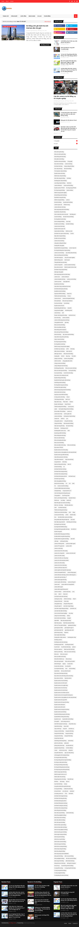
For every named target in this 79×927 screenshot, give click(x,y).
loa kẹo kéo (70, 663)
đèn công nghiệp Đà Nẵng (60, 481)
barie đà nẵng (57, 317)
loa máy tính (68, 666)
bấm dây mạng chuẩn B (59, 522)
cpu (67, 418)
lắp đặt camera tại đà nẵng (60, 711)
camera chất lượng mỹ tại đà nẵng (61, 320)
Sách (55, 507)
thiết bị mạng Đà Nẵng (59, 200)
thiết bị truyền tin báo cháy (70, 267)
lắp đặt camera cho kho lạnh (60, 683)
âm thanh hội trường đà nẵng (60, 471)
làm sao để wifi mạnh (65, 671)
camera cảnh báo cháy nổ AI (60, 567)
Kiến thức (69, 183)
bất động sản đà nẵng (71, 522)
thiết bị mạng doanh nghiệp (60, 192)
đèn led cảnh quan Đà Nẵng (60, 832)
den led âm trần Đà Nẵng (59, 618)
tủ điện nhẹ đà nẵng (68, 788)
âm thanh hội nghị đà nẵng (60, 387)
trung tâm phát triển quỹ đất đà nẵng (62, 786)
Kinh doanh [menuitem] (32, 16)
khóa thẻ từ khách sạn (59, 659)
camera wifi (56, 584)
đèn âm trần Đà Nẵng (59, 483)
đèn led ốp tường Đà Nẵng (60, 848)
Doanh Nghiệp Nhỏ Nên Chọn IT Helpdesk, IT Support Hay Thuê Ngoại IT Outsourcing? (17, 915)
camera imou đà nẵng (59, 240)
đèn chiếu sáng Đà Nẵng (59, 178)
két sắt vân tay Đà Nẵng (68, 216)
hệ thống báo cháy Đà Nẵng (60, 180)
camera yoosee (57, 281)
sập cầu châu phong (69, 752)
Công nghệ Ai (57, 495)
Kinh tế (62, 356)
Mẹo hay (68, 356)
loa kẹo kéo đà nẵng (58, 666)
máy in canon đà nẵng (59, 339)
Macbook (69, 500)
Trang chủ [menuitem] (6, 16)
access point (71, 406)
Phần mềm (65, 401)
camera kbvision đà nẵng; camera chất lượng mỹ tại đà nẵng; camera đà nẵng (64, 575)
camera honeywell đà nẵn (60, 572)
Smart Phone (67, 404)
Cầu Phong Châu (65, 495)
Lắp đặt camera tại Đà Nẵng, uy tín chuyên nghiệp (65, 97)
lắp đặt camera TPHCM (59, 187)
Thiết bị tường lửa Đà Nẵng (60, 406)
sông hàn (71, 750)
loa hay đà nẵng (72, 370)
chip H (59, 594)
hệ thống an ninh (64, 428)
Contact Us (75, 923)
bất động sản (73, 214)
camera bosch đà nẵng (59, 226)
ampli (55, 409)
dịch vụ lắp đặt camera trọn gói (61, 214)
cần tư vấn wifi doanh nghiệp (60, 613)
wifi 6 (67, 349)
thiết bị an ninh (69, 231)
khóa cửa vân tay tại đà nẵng (60, 370)
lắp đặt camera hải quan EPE (60, 699)
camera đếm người (58, 586)
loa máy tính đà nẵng (58, 668)
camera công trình (58, 264)
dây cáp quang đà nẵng (66, 620)
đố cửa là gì (56, 865)
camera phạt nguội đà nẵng (60, 579)
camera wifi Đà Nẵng (68, 185)
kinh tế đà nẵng (57, 334)
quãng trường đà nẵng (59, 748)
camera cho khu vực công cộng (61, 558)
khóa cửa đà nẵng (71, 445)
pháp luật (66, 743)
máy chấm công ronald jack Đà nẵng (62, 286)
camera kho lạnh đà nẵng (59, 577)
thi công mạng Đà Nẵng (59, 190)
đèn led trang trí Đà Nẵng (59, 844)
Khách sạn (56, 500)
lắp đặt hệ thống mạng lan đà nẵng (61, 714)
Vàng (74, 512)
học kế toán (56, 647)
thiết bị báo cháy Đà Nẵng (60, 175)
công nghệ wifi (66, 281)
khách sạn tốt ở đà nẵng (69, 649)
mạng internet (57, 461)
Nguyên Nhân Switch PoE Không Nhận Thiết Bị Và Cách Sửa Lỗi (17, 900)
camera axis (57, 276)
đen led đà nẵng (69, 812)
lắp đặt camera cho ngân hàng (61, 685)
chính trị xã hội (57, 361)
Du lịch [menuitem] (39, 16)
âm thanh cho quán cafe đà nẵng (61, 233)
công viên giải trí (58, 606)
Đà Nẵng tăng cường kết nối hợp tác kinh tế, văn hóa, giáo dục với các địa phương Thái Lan (43, 893)
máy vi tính (66, 726)
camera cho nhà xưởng (59, 562)
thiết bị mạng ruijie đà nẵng (60, 772)
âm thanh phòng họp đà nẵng (60, 288)
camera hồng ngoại (72, 572)
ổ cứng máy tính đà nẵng (70, 868)
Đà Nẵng (69, 178)
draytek (69, 618)
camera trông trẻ (71, 582)
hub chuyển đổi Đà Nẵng (59, 635)
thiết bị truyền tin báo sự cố (60, 774)
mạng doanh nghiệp (58, 310)
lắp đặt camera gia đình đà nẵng (61, 454)
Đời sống (72, 349)
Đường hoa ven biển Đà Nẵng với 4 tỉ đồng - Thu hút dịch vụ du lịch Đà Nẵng (42, 909)
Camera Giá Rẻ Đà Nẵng (63, 486)
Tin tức (69, 296)
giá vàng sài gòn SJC (58, 630)
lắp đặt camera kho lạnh (59, 707)
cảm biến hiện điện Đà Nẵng (60, 611)
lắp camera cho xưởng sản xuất (61, 375)
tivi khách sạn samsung (59, 349)
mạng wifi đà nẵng (68, 735)
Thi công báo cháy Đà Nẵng (60, 171)
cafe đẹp (56, 541)
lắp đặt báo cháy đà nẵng (59, 212)
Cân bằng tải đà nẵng (59, 399)
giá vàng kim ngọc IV (69, 627)
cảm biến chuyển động (68, 606)
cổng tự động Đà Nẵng (69, 166)
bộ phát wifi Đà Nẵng (67, 202)
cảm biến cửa (73, 608)
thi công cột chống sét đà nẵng (61, 764)
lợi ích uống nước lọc (65, 721)
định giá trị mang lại (71, 863)
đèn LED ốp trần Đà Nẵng (59, 817)
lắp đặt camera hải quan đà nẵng (61, 702)
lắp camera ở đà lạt (58, 678)
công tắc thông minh (68, 603)
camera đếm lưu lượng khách (67, 584)
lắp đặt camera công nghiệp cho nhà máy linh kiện (65, 452)
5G (55, 486)
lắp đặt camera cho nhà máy (60, 687)
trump (65, 784)
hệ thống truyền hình (58, 644)
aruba (67, 514)
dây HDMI (56, 620)
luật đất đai (56, 671)
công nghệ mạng (58, 603)
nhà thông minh (68, 310)
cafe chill (72, 538)
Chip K (68, 397)
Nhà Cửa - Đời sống (58, 505)
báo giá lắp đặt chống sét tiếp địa (61, 519)
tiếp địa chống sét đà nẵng (60, 464)
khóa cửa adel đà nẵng (59, 437)
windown (72, 791)
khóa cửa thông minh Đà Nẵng (61, 255)
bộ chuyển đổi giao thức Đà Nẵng (66, 409)
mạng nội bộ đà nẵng (59, 733)
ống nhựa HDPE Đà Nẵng (59, 293)
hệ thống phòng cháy (59, 368)
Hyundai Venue (72, 498)
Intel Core (68, 399)
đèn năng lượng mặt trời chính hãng (62, 274)
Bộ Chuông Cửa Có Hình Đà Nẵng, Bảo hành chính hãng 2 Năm (42, 901)
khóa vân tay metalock (67, 300)
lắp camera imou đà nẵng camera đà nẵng (63, 675)
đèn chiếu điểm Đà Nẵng (59, 820)
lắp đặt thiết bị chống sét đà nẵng (61, 716)
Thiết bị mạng (67, 204)
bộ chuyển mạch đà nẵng (59, 524)
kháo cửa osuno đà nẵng (69, 651)
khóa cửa (56, 654)
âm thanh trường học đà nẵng (60, 805)
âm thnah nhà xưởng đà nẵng (60, 808)
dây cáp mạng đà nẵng (59, 425)
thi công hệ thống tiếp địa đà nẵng (61, 767)
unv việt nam (65, 791)
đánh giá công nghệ (58, 272)
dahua (68, 615)
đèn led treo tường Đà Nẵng (60, 846)
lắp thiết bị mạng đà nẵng (59, 197)
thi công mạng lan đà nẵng (60, 341)
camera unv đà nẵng (71, 279)
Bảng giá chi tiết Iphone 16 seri (69, 120)
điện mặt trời (69, 351)
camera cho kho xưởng (59, 555)
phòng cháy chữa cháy (59, 745)
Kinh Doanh (67, 260)
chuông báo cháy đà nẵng (69, 416)
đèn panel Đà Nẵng (58, 856)
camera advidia (65, 317)
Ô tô (66, 793)
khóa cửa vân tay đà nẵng (59, 154)
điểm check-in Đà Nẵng (59, 351)
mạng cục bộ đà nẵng (59, 731)
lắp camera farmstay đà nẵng (60, 673)
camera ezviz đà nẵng (59, 252)
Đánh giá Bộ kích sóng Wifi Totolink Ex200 (67, 48)
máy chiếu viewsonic (58, 459)
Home (3, 1)
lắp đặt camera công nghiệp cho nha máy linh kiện (65, 697)
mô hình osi (71, 728)
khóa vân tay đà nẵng (59, 151)
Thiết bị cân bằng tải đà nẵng (60, 510)
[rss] (59, 29)
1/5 (66, 483)
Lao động (63, 500)
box (55, 517)
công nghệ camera (58, 421)
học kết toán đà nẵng (65, 647)
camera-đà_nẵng (66, 591)
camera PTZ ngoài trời (59, 546)
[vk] (71, 32)
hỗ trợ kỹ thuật (57, 300)
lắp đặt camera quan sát (59, 228)
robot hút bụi (57, 312)
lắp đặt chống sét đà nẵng (60, 377)
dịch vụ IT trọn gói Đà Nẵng (60, 625)
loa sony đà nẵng (58, 373)
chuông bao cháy (58, 598)
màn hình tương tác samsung (60, 723)
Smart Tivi (69, 293)
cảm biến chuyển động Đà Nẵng (61, 608)
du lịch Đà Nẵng (57, 216)
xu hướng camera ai (58, 793)
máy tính (69, 308)
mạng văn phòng (69, 733)
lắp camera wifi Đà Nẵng (68, 334)
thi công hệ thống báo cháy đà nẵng (62, 250)
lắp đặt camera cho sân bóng (60, 690)
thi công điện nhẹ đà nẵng (60, 219)
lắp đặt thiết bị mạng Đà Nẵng (60, 248)
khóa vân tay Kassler (58, 661)
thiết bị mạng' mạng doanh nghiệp (61, 346)
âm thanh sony (72, 476)
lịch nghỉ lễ (56, 721)
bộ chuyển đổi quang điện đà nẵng (61, 529)
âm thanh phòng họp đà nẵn (60, 476)
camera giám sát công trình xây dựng (62, 570)
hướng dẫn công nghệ (59, 245)
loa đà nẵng (66, 303)
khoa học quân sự (58, 649)
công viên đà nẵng (68, 421)
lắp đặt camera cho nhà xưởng (61, 449)
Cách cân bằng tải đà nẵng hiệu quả (62, 493)
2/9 (69, 483)
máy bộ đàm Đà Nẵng (59, 231)
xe (63, 466)
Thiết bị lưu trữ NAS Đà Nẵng (60, 512)
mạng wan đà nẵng (58, 735)
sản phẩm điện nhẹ (58, 752)
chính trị (62, 418)
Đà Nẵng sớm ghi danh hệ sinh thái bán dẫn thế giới (37, 27)
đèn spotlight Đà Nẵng (59, 858)
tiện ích (69, 464)
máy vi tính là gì (57, 728)
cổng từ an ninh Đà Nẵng (59, 615)
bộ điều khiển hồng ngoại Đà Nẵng (61, 534)
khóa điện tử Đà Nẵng (59, 159)
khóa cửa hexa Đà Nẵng (59, 324)
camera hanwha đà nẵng (59, 279)
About (7, 1)
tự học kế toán (57, 791)
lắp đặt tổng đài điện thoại (60, 308)
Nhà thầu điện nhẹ (69, 505)
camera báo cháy (58, 413)
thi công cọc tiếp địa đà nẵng (60, 762)
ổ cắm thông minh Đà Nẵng (67, 865)
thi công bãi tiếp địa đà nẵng (60, 757)
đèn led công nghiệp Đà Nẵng (60, 829)
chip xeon (65, 594)
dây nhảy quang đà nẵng (68, 623)
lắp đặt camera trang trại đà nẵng (61, 709)
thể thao (56, 781)
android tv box (72, 315)
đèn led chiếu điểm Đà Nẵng (60, 827)
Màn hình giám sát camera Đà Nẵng (62, 502)
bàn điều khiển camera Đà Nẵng (65, 517)
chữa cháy (66, 601)
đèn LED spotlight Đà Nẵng (60, 815)
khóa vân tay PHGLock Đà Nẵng (61, 332)
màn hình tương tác (58, 257)
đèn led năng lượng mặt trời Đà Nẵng (62, 389)
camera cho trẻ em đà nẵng (60, 565)
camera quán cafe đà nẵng (60, 582)
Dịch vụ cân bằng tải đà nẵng (60, 498)
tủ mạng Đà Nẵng (58, 788)
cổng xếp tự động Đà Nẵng (60, 243)
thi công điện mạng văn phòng (61, 385)
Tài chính (74, 356)
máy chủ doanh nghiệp (70, 257)
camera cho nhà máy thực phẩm (61, 560)
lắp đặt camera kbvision (59, 704)
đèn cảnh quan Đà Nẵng (59, 822)
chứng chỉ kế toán (58, 601)
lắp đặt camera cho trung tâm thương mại (63, 695)
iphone (73, 647)
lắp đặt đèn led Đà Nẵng (68, 719)
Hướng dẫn (56, 356)
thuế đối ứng (70, 779)
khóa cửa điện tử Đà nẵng (60, 445)
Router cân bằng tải (58, 404)
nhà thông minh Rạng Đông (60, 740)
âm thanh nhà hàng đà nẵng (60, 798)
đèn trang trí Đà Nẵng (59, 860)
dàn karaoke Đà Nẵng (68, 423)
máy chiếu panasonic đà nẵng (60, 457)
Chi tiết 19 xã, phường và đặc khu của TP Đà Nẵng (42, 886)
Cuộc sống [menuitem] (23, 16)
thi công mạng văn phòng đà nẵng (61, 769)
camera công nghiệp (68, 358)
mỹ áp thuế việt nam (58, 738)
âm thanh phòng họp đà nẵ (60, 800)
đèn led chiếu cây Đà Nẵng (60, 824)
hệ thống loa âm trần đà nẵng (60, 642)
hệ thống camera (58, 639)
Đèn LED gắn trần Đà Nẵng (60, 810)
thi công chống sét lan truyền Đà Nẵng (62, 760)
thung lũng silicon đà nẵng (60, 779)
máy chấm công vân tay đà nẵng (61, 337)
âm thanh (71, 793)
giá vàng (66, 322)
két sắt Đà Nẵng (57, 202)
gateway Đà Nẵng (72, 625)
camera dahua (70, 190)
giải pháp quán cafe (69, 630)
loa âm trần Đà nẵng (68, 373)
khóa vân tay (68, 659)
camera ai (69, 411)
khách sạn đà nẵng (58, 651)
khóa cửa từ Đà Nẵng (59, 442)
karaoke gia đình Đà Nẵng (60, 433)
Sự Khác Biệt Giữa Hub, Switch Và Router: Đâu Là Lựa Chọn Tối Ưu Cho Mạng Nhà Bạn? (69, 70)
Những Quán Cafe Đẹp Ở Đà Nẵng (42, 915)
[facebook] (69, 1)
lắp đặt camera (68, 678)
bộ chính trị (73, 529)
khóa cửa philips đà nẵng (59, 327)
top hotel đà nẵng (58, 784)
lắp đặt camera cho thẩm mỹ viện (61, 692)
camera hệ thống (58, 416)
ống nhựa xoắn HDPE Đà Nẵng (61, 394)
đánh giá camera (58, 353)
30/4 (73, 483)
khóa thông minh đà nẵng (59, 156)
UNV (70, 512)
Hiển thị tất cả (48, 21)
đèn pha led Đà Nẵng (68, 353)
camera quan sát (58, 204)
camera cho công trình (59, 553)
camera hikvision (58, 185)
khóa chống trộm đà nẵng (59, 435)
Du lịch (65, 143)
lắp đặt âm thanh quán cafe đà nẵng (62, 380)
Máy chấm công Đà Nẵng (59, 236)
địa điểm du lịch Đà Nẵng (59, 291)
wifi (63, 312)
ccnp (55, 594)
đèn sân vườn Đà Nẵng (71, 858)
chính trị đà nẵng (67, 598)
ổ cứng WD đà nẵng (58, 868)
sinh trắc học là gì (63, 750)
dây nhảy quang (57, 623)
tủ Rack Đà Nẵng (58, 466)
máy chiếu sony (72, 723)
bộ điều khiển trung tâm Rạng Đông (62, 536)
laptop (64, 663)
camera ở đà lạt (57, 591)
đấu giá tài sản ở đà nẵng (59, 863)
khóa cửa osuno (63, 654)
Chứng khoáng (57, 490)
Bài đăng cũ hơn (45, 45)
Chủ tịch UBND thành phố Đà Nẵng (62, 488)
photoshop (70, 740)
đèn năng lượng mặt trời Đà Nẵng (61, 209)
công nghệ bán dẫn (58, 322)
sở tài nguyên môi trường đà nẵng (61, 755)
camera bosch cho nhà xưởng (60, 550)
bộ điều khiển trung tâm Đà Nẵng (61, 538)
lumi (66, 668)
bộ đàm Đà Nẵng (69, 224)
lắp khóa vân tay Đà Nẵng (60, 161)
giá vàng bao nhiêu (58, 627)
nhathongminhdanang (32, 30)
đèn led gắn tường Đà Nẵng (60, 834)
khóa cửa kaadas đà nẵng (60, 440)
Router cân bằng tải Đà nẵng (60, 315)
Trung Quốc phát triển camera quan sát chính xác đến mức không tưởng (69, 114)
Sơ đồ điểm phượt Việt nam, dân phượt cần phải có (69, 41)
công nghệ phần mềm (67, 361)
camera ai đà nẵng (58, 548)
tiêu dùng (64, 461)
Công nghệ (65, 141)
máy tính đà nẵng (58, 726)
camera (67, 200)
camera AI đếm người (70, 543)
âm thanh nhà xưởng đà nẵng (60, 474)
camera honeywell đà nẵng (68, 298)
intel (69, 430)
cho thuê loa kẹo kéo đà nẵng (60, 596)
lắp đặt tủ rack (57, 719)
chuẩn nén (56, 418)
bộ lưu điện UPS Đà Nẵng (59, 411)
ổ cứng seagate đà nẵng (59, 873)
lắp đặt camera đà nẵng (59, 173)
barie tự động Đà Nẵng (59, 221)
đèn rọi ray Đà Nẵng (69, 856)
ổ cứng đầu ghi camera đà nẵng (61, 875)
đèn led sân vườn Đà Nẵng (60, 841)
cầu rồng (71, 613)
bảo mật (73, 519)
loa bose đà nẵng (58, 303)
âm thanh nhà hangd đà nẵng (60, 796)
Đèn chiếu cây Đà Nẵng (59, 812)
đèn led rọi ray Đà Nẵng (59, 839)
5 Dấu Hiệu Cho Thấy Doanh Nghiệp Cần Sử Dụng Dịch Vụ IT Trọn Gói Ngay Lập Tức (17, 908)
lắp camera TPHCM (58, 447)
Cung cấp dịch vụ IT (67, 490)
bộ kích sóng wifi (58, 531)
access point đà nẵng (59, 514)
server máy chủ (72, 248)
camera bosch (57, 298)
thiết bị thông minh (58, 260)
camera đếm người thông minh (61, 589)
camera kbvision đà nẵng (59, 207)
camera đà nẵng (68, 163)
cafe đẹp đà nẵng (64, 541)
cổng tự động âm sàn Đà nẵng (60, 365)
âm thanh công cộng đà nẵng (60, 269)
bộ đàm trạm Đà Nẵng (59, 224)
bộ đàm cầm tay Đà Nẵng (59, 238)
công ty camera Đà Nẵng (59, 363)
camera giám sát (67, 413)
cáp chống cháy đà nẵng (71, 252)
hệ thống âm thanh (69, 644)
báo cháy (68, 221)
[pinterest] (76, 1)
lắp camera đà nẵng (58, 163)
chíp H (74, 598)
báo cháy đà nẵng (58, 168)
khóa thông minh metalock (60, 329)
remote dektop (69, 748)
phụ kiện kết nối (69, 745)
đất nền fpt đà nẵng (70, 860)
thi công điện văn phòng (59, 344)
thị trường (62, 781)
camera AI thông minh (59, 543)
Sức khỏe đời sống (62, 507)
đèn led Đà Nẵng (67, 168)
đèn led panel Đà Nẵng (59, 836)
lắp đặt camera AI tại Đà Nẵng (60, 680)
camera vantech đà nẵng (69, 264)
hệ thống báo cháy (72, 637)
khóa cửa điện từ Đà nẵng (60, 656)
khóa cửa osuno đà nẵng (70, 368)
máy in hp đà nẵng (69, 459)
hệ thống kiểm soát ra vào (60, 430)
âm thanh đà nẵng (58, 166)
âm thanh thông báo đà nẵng (60, 803)
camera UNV (69, 546)
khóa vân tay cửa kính (70, 661)
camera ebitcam (65, 276)
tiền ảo (67, 781)
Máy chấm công (57, 401)
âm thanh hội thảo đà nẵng (60, 469)
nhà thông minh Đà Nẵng (59, 382)
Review (71, 401)
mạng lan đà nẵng (69, 731)
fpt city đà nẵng (69, 425)
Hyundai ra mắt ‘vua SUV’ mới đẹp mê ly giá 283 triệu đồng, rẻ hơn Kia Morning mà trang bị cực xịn (69, 129)
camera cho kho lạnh (70, 553)
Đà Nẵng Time (12, 923)
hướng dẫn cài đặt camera (60, 637)
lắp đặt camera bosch (59, 305)
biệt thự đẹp (72, 514)
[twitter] (72, 1)
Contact (11, 1)
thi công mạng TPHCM (71, 187)
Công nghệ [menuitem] (14, 16)
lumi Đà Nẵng (72, 668)
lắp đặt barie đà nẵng (59, 284)
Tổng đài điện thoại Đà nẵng (60, 262)
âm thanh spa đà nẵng (59, 478)
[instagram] (74, 1)
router (55, 750)
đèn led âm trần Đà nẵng (59, 392)
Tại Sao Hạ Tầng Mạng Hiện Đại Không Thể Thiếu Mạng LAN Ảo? (69, 54)
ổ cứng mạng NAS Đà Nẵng (60, 870)
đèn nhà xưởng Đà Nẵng (59, 851)
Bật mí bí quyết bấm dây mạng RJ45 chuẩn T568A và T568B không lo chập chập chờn (68, 62)
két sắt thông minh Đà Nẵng (60, 195)
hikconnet (56, 428)
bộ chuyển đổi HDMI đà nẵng (60, 526)
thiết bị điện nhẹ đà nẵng (59, 776)
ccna (73, 591)
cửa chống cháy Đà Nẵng (59, 183)
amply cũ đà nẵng (58, 358)
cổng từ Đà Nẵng (58, 423)
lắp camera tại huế (58, 267)
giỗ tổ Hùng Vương (58, 632)
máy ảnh (65, 728)
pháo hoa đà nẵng (58, 743)
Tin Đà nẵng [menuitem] (47, 16)
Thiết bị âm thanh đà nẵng (60, 296)
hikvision (66, 632)
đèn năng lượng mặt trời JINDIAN (61, 853)
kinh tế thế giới (57, 663)
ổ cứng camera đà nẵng (59, 397)
